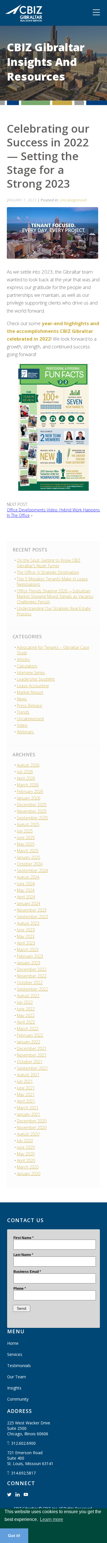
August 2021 (28, 1074)
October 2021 (30, 1061)
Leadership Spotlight (36, 679)
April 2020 (26, 1160)
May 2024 (26, 890)
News (22, 699)
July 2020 (25, 1140)
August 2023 (28, 923)
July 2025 (25, 831)
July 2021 (25, 1081)
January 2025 (28, 857)
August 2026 (28, 765)
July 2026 (25, 771)
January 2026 (28, 798)
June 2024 (26, 883)
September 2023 (32, 916)
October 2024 (30, 864)
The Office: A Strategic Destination (48, 572)
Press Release (29, 705)
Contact (15, 19)
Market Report (30, 692)
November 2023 (32, 910)
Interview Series (31, 672)
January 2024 (28, 903)
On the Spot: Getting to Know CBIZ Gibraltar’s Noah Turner (48, 562)
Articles (23, 659)
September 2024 (32, 870)
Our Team (16, 1376)
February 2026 (30, 791)
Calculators (27, 666)
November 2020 (32, 1127)
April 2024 (26, 897)
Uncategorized (73, 200)
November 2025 (32, 811)
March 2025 (28, 850)
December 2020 (32, 1121)
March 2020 (28, 1167)
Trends (23, 712)
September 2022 (32, 989)
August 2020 (28, 1134)
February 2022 (30, 1035)
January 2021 (28, 1114)
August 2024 (28, 877)
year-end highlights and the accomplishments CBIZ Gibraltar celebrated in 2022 (53, 331)
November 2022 (32, 976)
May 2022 (26, 1015)
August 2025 (28, 824)
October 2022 (30, 982)
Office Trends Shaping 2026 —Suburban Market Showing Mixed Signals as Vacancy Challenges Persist (55, 596)
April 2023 (26, 943)
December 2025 (32, 804)
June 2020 (26, 1147)
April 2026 (26, 778)
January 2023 (28, 962)
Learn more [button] (51, 1519)
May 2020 (26, 1154)
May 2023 (26, 936)
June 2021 (26, 1088)
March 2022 (28, 1028)
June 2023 (26, 930)
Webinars (25, 732)
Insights (14, 1388)
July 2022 (25, 1002)
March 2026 (28, 785)
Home (13, 1343)
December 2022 (32, 969)
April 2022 (26, 1022)
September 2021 (32, 1068)
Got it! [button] (14, 1535)
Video (22, 725)
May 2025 (26, 844)
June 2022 (26, 1009)
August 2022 (28, 995)
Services (14, 1354)
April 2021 (26, 1101)
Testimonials (19, 1365)
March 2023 (28, 949)
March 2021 (28, 1107)
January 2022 (28, 1042)
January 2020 (28, 1173)
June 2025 (26, 837)
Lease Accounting (33, 685)
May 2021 (26, 1094)
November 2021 (32, 1055)
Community (19, 7)
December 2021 (32, 1048)
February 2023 (30, 956)
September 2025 (32, 817)
